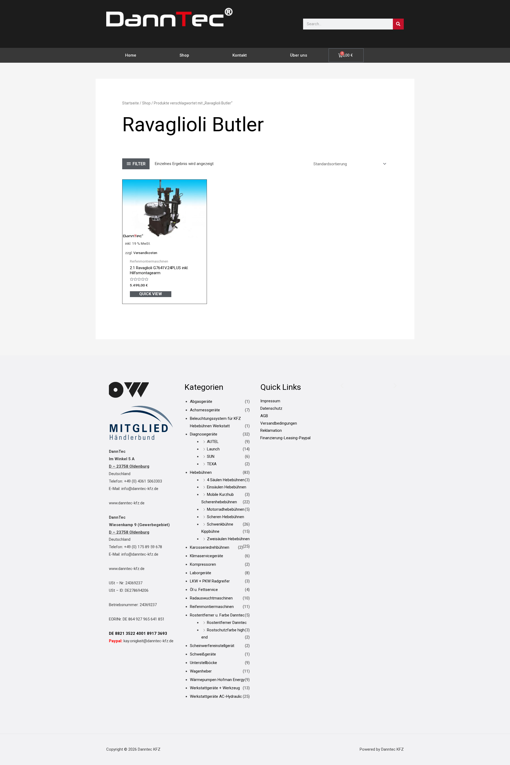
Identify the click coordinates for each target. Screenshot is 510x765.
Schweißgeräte (203, 654)
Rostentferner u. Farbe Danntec (217, 615)
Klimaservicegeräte (206, 555)
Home (130, 55)
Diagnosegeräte (203, 434)
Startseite (130, 103)
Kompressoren (203, 564)
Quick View (150, 293)
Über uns (298, 55)
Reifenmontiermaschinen (212, 606)
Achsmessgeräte (205, 410)
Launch (213, 449)
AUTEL (213, 441)
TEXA (211, 464)
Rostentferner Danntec (227, 622)
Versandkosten (145, 253)
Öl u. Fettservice (204, 589)
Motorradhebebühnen (225, 509)
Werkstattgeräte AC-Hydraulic (216, 696)
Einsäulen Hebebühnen (226, 487)
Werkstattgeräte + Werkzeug (215, 688)
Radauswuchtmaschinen (211, 598)
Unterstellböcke (203, 662)
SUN (210, 456)
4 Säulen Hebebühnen (226, 479)
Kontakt (239, 55)
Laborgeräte (200, 572)
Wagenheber (201, 671)
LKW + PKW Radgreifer (210, 581)
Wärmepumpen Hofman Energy (217, 679)
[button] (342, 385)
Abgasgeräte (201, 401)
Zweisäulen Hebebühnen (228, 538)
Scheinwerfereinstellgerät (212, 645)
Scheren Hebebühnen (225, 516)
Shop (184, 55)
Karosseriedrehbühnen (209, 547)
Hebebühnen (201, 472)
